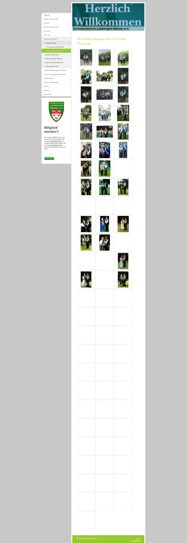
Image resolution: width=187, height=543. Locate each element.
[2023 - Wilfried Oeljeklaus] (123, 57)
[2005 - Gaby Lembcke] (86, 168)
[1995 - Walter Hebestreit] (104, 224)
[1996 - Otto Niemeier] (86, 224)
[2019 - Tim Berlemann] (105, 76)
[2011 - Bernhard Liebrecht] (86, 131)
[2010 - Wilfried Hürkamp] (105, 131)
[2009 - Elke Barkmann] (123, 131)
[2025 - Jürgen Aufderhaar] (86, 57)
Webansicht (135, 541)
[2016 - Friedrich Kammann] (105, 94)
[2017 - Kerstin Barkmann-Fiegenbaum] (86, 94)
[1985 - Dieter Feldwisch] (123, 279)
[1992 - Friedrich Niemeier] (104, 242)
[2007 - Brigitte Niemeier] (104, 150)
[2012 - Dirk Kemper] (123, 113)
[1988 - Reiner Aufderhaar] (123, 261)
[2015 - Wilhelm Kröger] (123, 94)
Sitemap (93, 538)
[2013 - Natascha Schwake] (105, 113)
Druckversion (84, 538)
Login (138, 538)
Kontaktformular (55, 141)
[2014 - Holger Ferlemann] (86, 113)
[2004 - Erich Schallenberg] (104, 168)
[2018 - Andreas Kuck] (123, 76)
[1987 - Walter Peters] (86, 279)
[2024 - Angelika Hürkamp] (105, 57)
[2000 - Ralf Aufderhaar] (123, 187)
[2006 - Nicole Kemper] (123, 150)
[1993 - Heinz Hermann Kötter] (86, 242)
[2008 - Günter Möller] (86, 150)
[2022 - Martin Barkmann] (86, 76)
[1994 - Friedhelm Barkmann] (123, 224)
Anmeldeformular (55, 145)
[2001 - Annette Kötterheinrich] (104, 187)
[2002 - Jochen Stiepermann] (86, 187)
